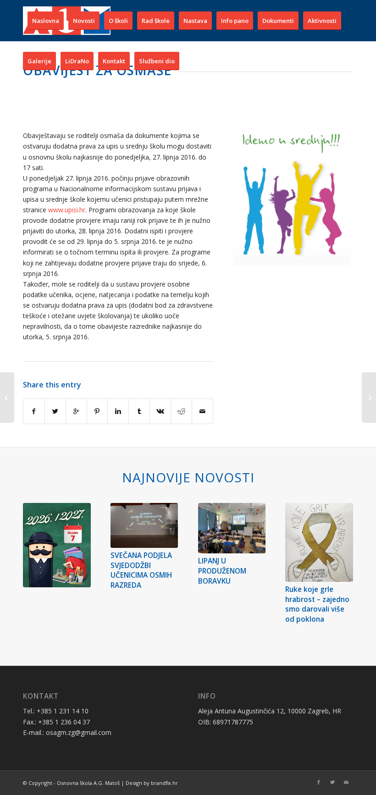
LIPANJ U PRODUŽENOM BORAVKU (222, 570)
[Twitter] (332, 782)
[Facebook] (319, 782)
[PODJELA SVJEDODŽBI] (7, 397)
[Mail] (346, 782)
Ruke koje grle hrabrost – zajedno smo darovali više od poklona (317, 604)
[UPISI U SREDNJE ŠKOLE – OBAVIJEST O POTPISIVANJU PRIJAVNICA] (369, 397)
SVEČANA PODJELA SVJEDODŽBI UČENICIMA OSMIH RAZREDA (141, 570)
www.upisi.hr (66, 209)
